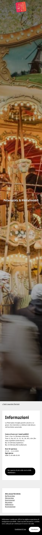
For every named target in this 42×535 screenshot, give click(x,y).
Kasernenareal (10, 500)
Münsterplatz (9, 498)
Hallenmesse (9, 504)
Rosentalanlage (10, 507)
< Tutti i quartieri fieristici (11, 404)
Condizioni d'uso (20, 529)
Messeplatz (8, 502)
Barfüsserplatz (10, 496)
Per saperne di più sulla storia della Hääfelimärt (19, 472)
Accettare (34, 529)
